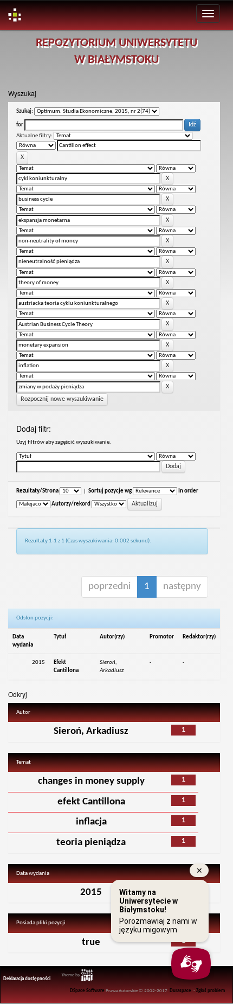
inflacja (91, 822)
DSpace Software (87, 991)
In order (188, 491)
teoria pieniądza (91, 842)
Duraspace (180, 991)
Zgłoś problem (210, 991)
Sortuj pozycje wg (110, 491)
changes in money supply (91, 781)
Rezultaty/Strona (37, 491)
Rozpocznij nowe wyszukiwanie (62, 399)
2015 (91, 892)
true (91, 942)
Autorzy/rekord (70, 504)
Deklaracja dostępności (26, 979)
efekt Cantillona (91, 802)
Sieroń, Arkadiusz (91, 731)
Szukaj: (24, 111)
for (19, 125)
